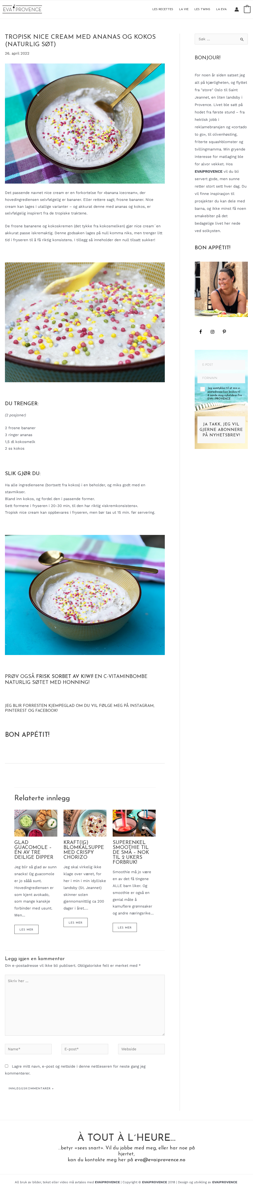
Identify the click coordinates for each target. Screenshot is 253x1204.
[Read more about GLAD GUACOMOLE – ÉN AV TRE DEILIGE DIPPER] (35, 823)
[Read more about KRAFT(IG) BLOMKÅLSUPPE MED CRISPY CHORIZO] (84, 823)
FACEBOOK (46, 711)
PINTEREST (16, 711)
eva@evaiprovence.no (160, 1160)
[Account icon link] (236, 9)
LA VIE (184, 9)
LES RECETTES (162, 9)
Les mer (26, 929)
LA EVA (221, 9)
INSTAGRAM (142, 706)
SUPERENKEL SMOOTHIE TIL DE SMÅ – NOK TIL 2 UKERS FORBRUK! (131, 852)
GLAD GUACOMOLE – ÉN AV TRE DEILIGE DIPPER (33, 850)
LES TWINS (202, 9)
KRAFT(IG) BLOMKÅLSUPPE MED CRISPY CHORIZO (83, 850)
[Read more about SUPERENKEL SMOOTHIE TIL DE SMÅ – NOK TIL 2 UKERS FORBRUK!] (134, 823)
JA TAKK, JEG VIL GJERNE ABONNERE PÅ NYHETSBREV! (221, 430)
